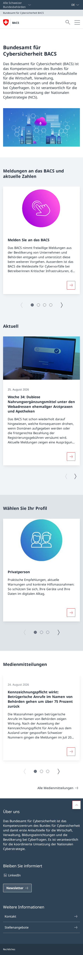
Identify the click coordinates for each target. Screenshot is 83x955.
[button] (32, 304)
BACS (15, 23)
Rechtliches (9, 949)
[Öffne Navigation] (77, 22)
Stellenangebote (17, 927)
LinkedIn (14, 875)
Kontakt (10, 916)
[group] (41, 240)
